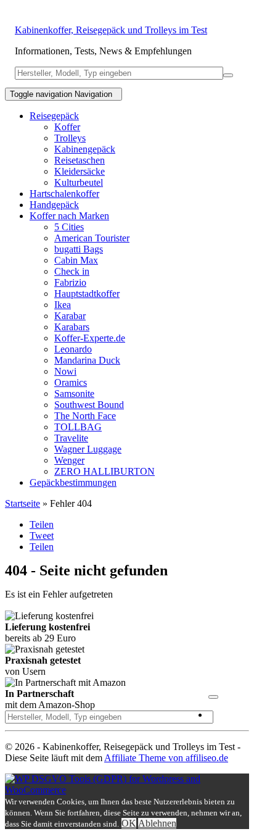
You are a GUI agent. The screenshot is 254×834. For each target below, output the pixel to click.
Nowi (65, 371)
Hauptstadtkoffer (87, 293)
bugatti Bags (78, 249)
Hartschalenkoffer (64, 193)
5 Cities (69, 227)
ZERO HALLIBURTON (104, 471)
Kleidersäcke (79, 171)
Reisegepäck (54, 116)
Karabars (71, 327)
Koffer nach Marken (69, 216)
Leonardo (73, 349)
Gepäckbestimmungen (73, 482)
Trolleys (70, 138)
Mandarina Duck (87, 360)
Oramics (70, 382)
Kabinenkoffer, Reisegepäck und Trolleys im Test (111, 30)
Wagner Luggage (87, 449)
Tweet (42, 535)
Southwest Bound (89, 404)
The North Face (85, 416)
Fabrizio (70, 282)
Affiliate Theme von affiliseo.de (166, 758)
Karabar (70, 316)
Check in (71, 271)
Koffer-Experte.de (89, 338)
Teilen (42, 524)
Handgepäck (54, 204)
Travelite (71, 438)
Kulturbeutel (78, 182)
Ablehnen (157, 823)
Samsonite (74, 393)
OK (128, 823)
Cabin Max (76, 260)
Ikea (62, 304)
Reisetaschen (79, 160)
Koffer (67, 127)
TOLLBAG (78, 427)
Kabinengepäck (84, 149)
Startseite (22, 503)
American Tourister (91, 238)
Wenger (69, 460)
